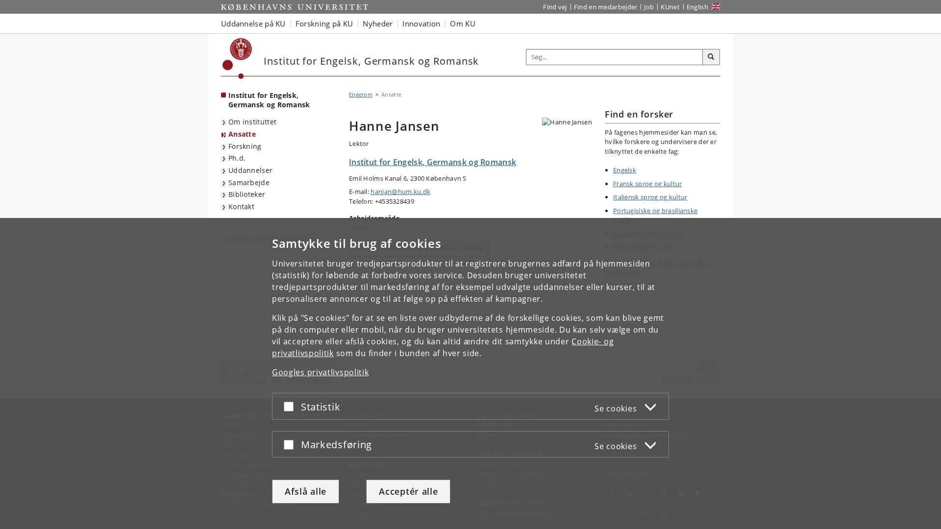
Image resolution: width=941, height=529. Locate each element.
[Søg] (711, 57)
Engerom (360, 94)
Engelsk (624, 170)
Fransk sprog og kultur (647, 183)
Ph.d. (237, 158)
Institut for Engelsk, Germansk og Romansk (269, 100)
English (697, 6)
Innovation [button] (421, 23)
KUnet (670, 6)
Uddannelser (250, 170)
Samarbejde (249, 182)
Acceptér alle (408, 491)
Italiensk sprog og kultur (650, 196)
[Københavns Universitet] (237, 58)
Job (649, 6)
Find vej (555, 6)
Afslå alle (305, 491)
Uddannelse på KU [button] (253, 23)
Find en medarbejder (606, 6)
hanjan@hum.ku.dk (400, 191)
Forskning (245, 146)
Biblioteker (246, 194)
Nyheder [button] (378, 23)
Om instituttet (252, 121)
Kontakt (241, 206)
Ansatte (242, 134)
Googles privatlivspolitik (320, 372)
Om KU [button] (462, 23)
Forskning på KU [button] (324, 23)
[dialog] (470, 373)
